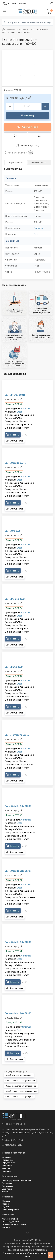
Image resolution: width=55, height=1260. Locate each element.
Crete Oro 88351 (13, 531)
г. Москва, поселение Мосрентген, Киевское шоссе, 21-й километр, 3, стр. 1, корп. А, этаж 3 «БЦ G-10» (27, 1132)
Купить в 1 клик (29, 127)
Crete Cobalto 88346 (15, 463)
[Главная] (3, 30)
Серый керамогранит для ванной (20, 1081)
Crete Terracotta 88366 (17, 735)
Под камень (7, 1183)
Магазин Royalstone (10, 1219)
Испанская (6, 1157)
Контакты (6, 1227)
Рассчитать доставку (30, 145)
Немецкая (6, 1171)
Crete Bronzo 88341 (15, 395)
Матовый (6, 1192)
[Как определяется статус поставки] (30, 152)
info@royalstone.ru (13, 1145)
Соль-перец (7, 1189)
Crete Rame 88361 (14, 667)
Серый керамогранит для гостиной (20, 1086)
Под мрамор (7, 1186)
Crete (36, 234)
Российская (7, 1165)
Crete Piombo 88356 (15, 599)
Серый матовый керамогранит (18, 1075)
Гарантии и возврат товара (14, 1224)
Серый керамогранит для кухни (19, 1097)
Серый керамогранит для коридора (21, 1091)
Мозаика (6, 1201)
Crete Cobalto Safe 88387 (18, 871)
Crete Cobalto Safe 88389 (18, 942)
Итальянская (7, 1160)
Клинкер (5, 1204)
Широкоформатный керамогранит (17, 1180)
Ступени (5, 1207)
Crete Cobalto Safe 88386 (18, 1013)
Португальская (8, 1163)
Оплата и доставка (10, 1222)
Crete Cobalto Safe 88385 (18, 806)
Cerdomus (38, 228)
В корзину (29, 115)
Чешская (6, 1168)
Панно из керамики (10, 1209)
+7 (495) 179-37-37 (13, 1140)
